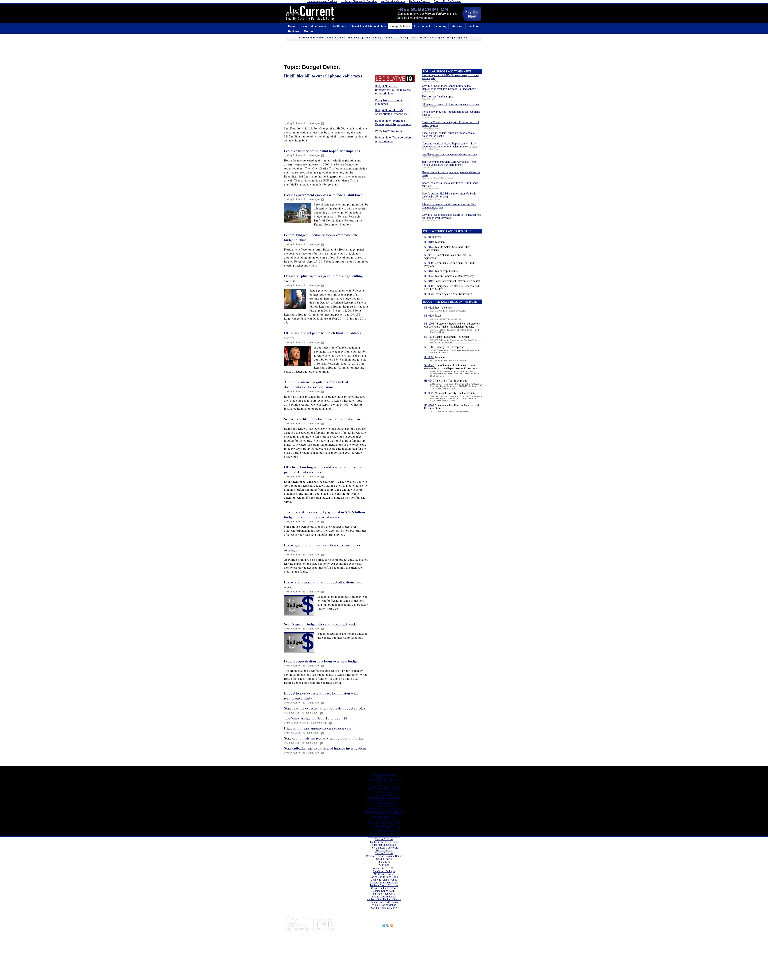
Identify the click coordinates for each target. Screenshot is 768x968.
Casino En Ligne (384, 825)
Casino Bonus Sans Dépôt (384, 877)
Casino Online (384, 859)
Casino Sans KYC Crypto (384, 902)
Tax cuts (413, 37)
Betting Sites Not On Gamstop (384, 797)
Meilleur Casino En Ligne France (384, 800)
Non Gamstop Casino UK (384, 847)
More (307, 31)
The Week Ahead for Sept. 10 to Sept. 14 (315, 717)
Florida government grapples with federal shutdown (323, 194)
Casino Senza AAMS (384, 891)
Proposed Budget (373, 37)
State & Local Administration (368, 26)
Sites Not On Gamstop (384, 817)
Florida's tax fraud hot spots (438, 96)
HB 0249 (429, 380)
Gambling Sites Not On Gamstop (384, 828)
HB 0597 (429, 357)
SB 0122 (429, 307)
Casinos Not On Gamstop (384, 833)
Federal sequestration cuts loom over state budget (321, 660)
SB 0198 (429, 281)
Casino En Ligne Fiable (384, 888)
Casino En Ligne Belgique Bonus (384, 856)
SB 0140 (429, 247)
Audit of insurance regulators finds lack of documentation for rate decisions (316, 384)
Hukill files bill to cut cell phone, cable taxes (323, 76)
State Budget (355, 37)
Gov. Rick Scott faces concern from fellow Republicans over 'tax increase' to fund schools (449, 87)
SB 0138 (429, 271)
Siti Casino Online (384, 874)
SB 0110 (429, 236)
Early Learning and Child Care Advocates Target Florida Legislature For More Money (449, 163)
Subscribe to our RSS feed (411, 924)
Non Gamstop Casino (384, 791)
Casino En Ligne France (384, 879)
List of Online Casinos (313, 26)
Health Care (339, 26)
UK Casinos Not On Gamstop (384, 789)
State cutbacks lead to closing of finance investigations (325, 748)
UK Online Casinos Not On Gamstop (384, 811)
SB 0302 (429, 263)
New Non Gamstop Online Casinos (384, 819)
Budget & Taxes (400, 26)
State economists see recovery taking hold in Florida (323, 738)
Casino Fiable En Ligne (384, 907)
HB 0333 (429, 294)
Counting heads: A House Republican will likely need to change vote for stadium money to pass (449, 145)
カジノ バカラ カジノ (384, 868)
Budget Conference (396, 37)
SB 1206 (429, 323)
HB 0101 (429, 242)
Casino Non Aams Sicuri (384, 786)
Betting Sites (384, 777)
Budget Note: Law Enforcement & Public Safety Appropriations (393, 89)
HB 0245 (429, 276)
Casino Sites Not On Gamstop (384, 822)
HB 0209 (429, 286)
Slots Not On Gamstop (384, 803)
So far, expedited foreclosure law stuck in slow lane (323, 418)
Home (291, 26)
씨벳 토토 (384, 864)
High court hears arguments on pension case (317, 728)
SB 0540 (429, 365)
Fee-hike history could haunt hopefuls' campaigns (322, 150)
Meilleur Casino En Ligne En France (384, 814)
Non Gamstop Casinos (384, 774)
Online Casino (384, 794)
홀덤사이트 (384, 783)
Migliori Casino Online (384, 905)
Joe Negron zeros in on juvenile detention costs (449, 154)
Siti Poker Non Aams (384, 893)
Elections (473, 26)
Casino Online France (384, 896)
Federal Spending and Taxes (436, 37)
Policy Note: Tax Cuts (388, 130)
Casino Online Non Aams (384, 882)
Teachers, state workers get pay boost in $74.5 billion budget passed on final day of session (324, 514)
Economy (440, 26)
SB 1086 (429, 347)
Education (457, 26)
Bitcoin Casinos (384, 850)
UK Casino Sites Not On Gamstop (384, 780)
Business (294, 31)
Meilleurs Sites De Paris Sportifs (384, 899)
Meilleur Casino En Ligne (384, 842)
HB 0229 (429, 393)
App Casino (384, 861)
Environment (422, 26)
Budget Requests (335, 37)
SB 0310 (429, 255)
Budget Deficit (461, 37)
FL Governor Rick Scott (311, 37)
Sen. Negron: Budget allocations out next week (320, 623)
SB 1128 (429, 336)
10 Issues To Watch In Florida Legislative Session (451, 104)
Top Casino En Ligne (384, 871)
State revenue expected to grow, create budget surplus (324, 707)
